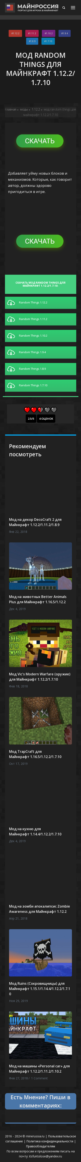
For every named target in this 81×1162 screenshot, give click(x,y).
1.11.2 (32, 33)
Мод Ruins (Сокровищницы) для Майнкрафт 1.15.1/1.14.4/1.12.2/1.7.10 (39, 988)
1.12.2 (16, 33)
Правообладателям (40, 1146)
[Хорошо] (47, 410)
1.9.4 (65, 33)
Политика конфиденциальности (49, 1141)
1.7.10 (49, 41)
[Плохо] (33, 410)
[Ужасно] (27, 410)
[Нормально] (40, 410)
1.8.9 (32, 41)
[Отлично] (54, 410)
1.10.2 (49, 33)
